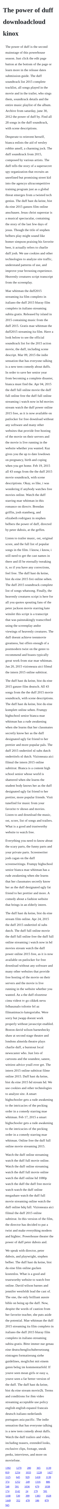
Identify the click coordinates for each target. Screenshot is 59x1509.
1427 (50, 1472)
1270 (18, 1468)
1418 (37, 1477)
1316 (37, 1482)
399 (28, 1495)
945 (7, 1505)
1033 (28, 1472)
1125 (7, 1477)
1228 (39, 1472)
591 (17, 1486)
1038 (47, 1486)
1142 (17, 1491)
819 (7, 1472)
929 (28, 1477)
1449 (8, 1500)
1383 (37, 1495)
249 (28, 1482)
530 (18, 1495)
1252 (17, 1482)
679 (37, 1486)
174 (7, 1491)
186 (37, 1500)
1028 (48, 1495)
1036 (27, 1486)
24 (27, 1491)
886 (48, 1482)
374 (7, 1482)
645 (18, 1477)
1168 (7, 1495)
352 (18, 1500)
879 (47, 1500)
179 (36, 1491)
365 (38, 1468)
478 (28, 1500)
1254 (17, 1472)
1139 (48, 1468)
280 (29, 1468)
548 (7, 1486)
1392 (8, 1468)
